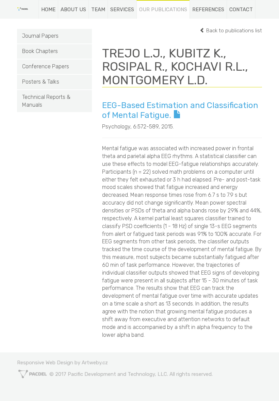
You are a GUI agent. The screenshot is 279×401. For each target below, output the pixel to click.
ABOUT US (73, 9)
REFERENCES (208, 9)
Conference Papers (45, 66)
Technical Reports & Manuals (46, 101)
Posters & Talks (40, 82)
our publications (163, 9)
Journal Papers (40, 36)
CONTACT (241, 9)
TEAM (98, 9)
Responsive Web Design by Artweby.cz (62, 363)
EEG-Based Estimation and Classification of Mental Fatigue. (180, 110)
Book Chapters (40, 51)
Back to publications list (233, 31)
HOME (48, 9)
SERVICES (122, 9)
